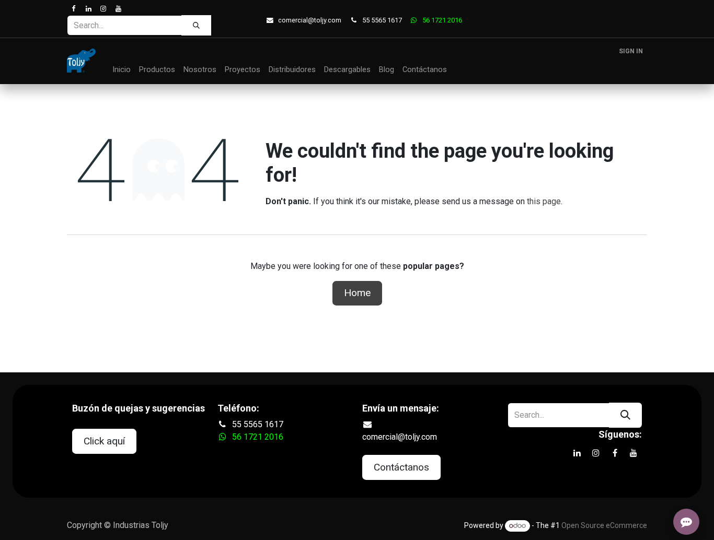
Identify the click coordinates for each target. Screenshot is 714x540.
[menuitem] (121, 70)
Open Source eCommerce (604, 525)
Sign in (631, 51)
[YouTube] (117, 8)
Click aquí (104, 441)
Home (357, 293)
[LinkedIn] (88, 8)
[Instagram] (103, 8)
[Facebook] (73, 8)
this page (544, 201)
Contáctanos (401, 467)
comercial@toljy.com (309, 20)
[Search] (196, 25)
